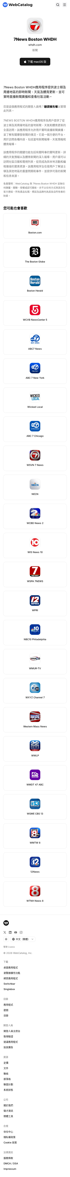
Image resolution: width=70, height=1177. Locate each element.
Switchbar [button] (9, 983)
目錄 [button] (6, 1015)
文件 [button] (6, 1068)
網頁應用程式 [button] (11, 978)
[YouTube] (15, 932)
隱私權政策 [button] (9, 1137)
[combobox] (22, 939)
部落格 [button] (7, 1079)
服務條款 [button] (8, 1158)
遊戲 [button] (6, 1010)
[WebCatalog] (6, 923)
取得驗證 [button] (8, 1036)
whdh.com (35, 44)
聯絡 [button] (6, 1073)
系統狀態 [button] (8, 1089)
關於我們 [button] (8, 1105)
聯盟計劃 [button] (8, 1084)
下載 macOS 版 (37, 61)
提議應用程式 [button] (11, 1041)
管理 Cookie (9, 947)
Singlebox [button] (9, 989)
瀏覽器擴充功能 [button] (12, 972)
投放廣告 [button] (8, 1047)
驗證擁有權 (51, 106)
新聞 (35, 50)
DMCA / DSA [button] (11, 1163)
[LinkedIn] (10, 932)
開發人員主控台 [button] (12, 1031)
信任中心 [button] (8, 1131)
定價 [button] (6, 1062)
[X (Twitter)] (4, 932)
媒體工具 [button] (8, 1116)
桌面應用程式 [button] (11, 967)
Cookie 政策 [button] (10, 1142)
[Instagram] (21, 932)
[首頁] (17, 4)
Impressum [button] (10, 1168)
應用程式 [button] (8, 1004)
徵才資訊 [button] (8, 1110)
